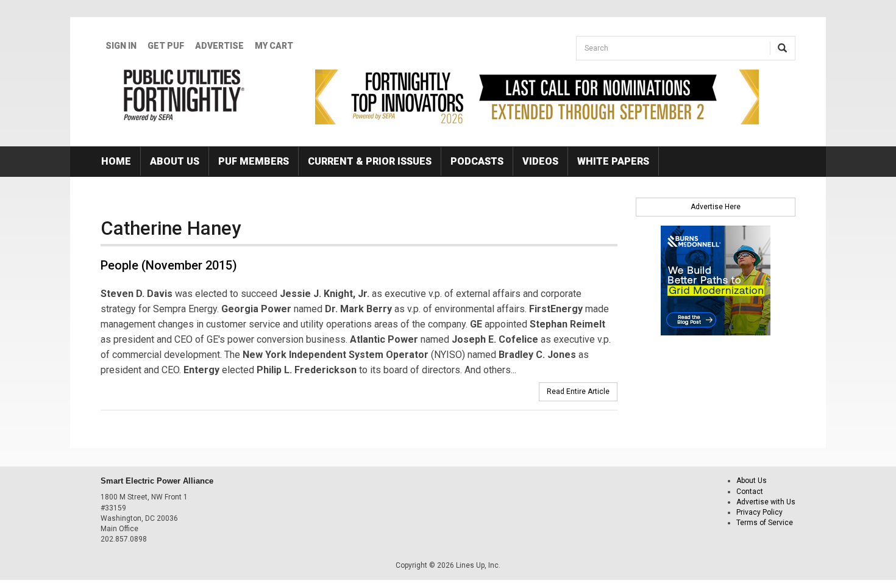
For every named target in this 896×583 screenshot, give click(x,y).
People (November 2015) (169, 265)
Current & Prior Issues (370, 161)
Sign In (121, 46)
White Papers (613, 161)
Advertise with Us (765, 502)
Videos (540, 161)
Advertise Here (716, 206)
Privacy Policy (759, 512)
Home (116, 161)
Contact (749, 491)
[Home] (184, 95)
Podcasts (476, 161)
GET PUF (166, 46)
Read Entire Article (578, 391)
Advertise (219, 46)
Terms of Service (764, 522)
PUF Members (253, 161)
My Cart (274, 46)
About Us (174, 161)
